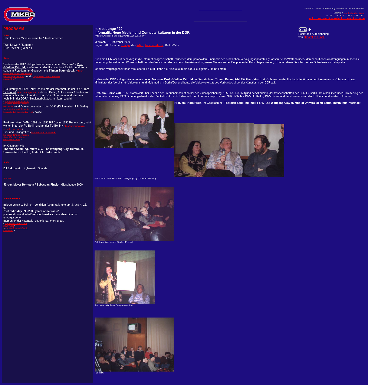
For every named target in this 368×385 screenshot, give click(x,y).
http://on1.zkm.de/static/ (16, 228)
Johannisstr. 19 (154, 45)
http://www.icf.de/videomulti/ (46, 76)
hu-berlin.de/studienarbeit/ (16, 103)
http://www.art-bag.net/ (16, 223)
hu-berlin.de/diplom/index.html (18, 112)
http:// (80, 71)
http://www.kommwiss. (74, 126)
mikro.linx (344, 18)
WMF (140, 45)
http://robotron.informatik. (17, 109)
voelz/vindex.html (11, 139)
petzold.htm (9, 79)
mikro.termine (317, 18)
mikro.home (357, 18)
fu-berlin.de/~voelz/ (12, 129)
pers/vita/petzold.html (13, 76)
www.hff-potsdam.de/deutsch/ (17, 73)
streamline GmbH (314, 37)
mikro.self (332, 18)
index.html (8, 106)
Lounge (125, 45)
